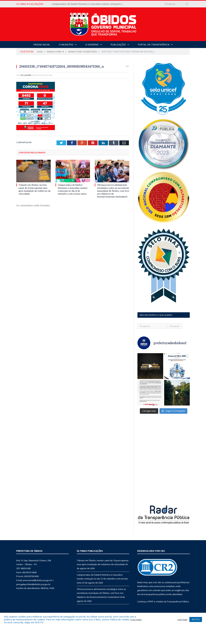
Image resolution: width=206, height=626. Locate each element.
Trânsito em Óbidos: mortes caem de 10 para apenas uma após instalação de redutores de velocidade (35, 189)
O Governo (92, 44)
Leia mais (136, 619)
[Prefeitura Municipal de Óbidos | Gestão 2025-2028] (103, 23)
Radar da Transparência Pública (173, 601)
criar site (157, 582)
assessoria (159, 586)
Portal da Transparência (153, 44)
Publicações (118, 44)
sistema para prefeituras (177, 582)
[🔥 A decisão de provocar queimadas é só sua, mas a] (150, 366)
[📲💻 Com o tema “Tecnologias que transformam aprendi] (177, 366)
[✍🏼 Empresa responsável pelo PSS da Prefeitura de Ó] (150, 393)
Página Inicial (41, 44)
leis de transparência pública (151, 594)
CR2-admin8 (25, 75)
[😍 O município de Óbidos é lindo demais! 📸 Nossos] (177, 393)
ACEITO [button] (196, 619)
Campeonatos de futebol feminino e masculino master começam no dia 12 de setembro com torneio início (89, 4)
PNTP (150, 601)
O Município (66, 44)
